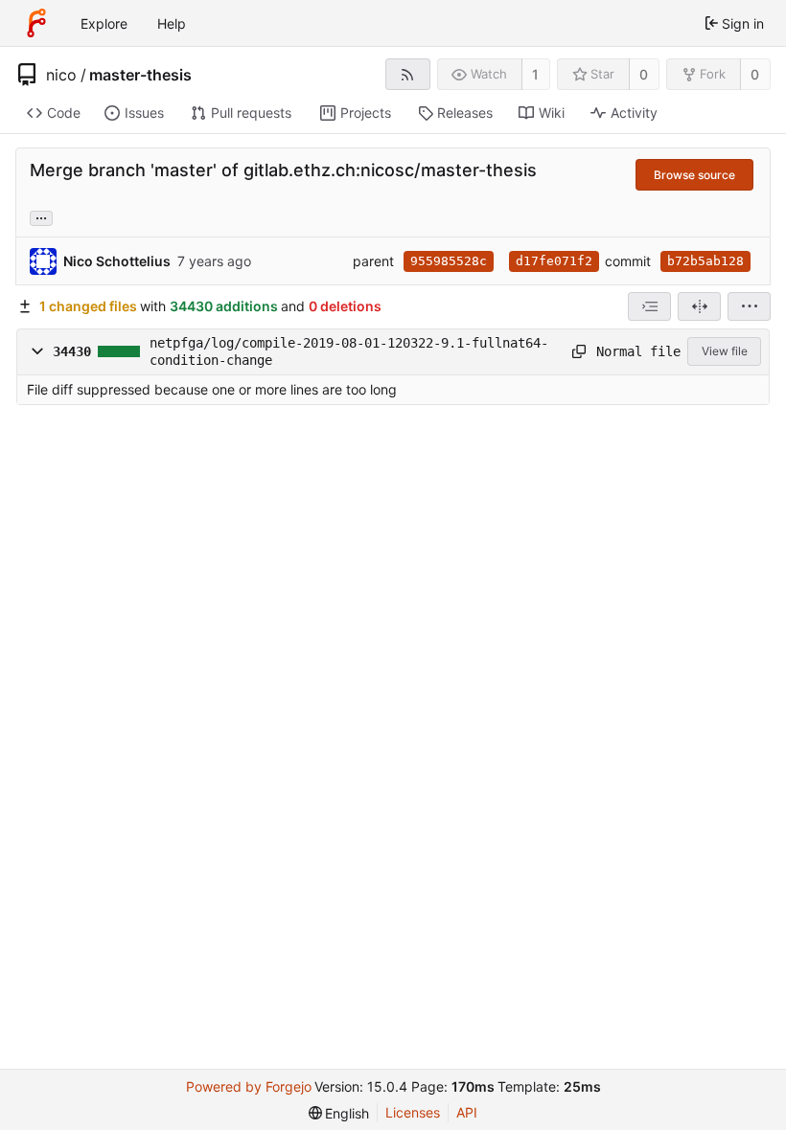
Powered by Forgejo (249, 1086)
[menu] (749, 306)
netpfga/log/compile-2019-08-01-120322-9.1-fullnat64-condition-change (349, 351)
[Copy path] (578, 351)
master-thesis (140, 74)
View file (725, 351)
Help (171, 23)
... (41, 216)
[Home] (36, 23)
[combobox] (649, 306)
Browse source (694, 175)
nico (61, 74)
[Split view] (699, 306)
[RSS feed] (407, 74)
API (466, 1112)
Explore (104, 23)
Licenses (412, 1112)
